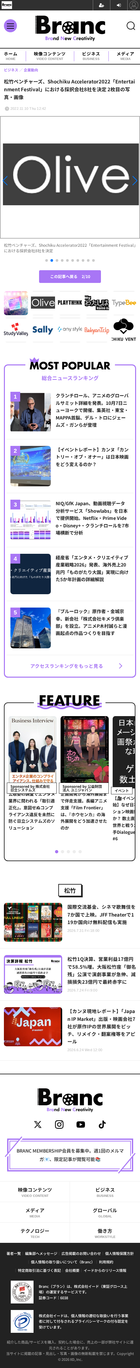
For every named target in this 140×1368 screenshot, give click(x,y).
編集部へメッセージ (41, 1253)
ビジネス (91, 56)
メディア (125, 56)
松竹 (70, 890)
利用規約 (106, 1261)
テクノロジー (35, 1233)
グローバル (105, 1212)
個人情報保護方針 (119, 1253)
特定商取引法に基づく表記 (39, 1270)
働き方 (105, 1233)
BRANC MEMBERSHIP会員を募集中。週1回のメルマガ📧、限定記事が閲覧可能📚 (70, 1154)
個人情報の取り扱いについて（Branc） (63, 1261)
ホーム (11, 56)
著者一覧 (14, 1253)
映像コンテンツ (50, 56)
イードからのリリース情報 (105, 1270)
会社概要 (72, 1270)
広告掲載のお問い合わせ (81, 1253)
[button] (21, 182)
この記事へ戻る (70, 276)
